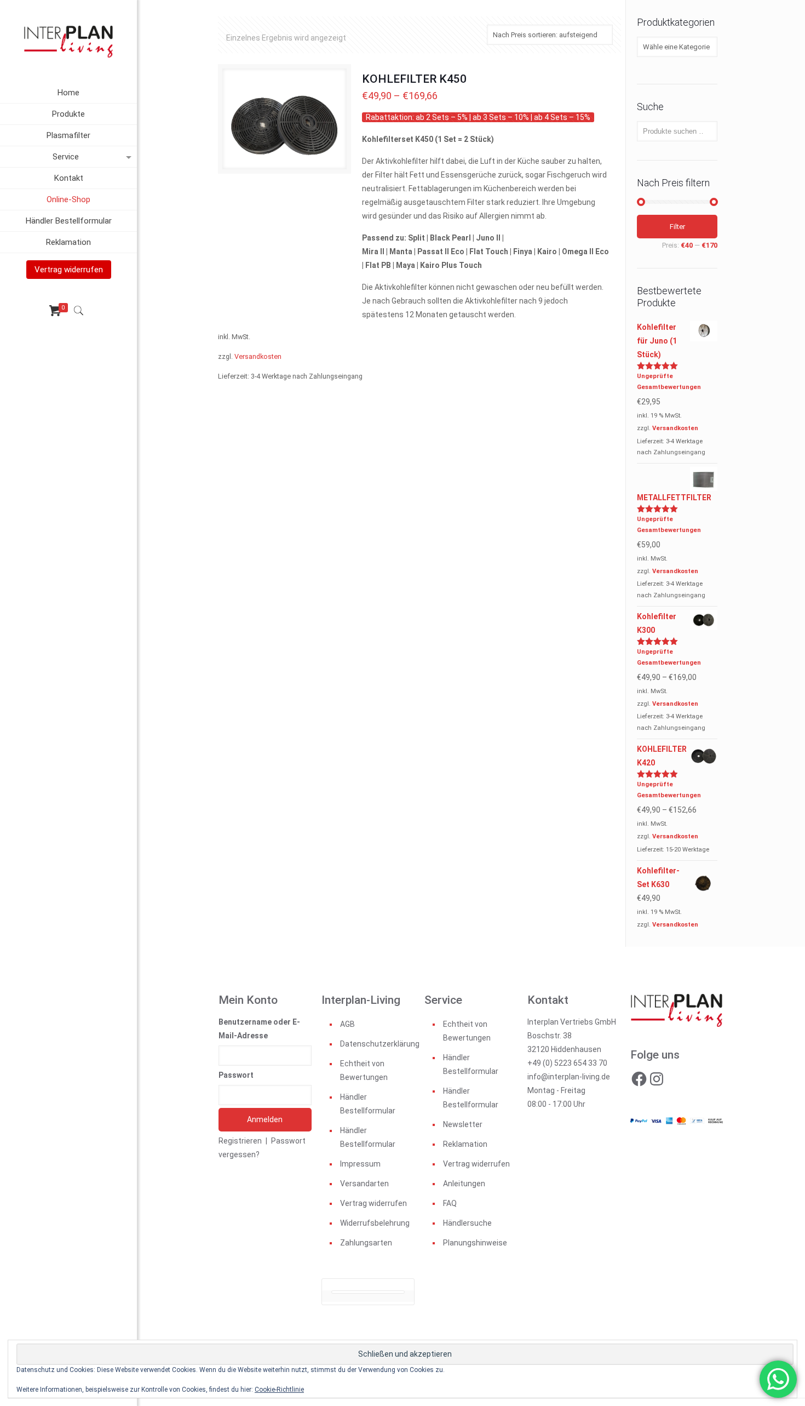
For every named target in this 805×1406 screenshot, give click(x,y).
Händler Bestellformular (367, 1104)
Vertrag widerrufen (373, 1203)
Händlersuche (467, 1223)
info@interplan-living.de (568, 1076)
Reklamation (465, 1144)
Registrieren (240, 1140)
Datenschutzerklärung (377, 1043)
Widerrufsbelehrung (375, 1223)
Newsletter (462, 1124)
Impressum (360, 1163)
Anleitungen (464, 1183)
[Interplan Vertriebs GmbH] (68, 41)
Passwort (236, 1075)
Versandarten (364, 1183)
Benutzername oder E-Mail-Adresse (259, 1029)
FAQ (450, 1203)
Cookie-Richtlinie (279, 1389)
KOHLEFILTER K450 (414, 78)
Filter (677, 226)
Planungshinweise (475, 1242)
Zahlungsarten (366, 1242)
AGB (347, 1024)
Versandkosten (257, 356)
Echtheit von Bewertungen (364, 1070)
